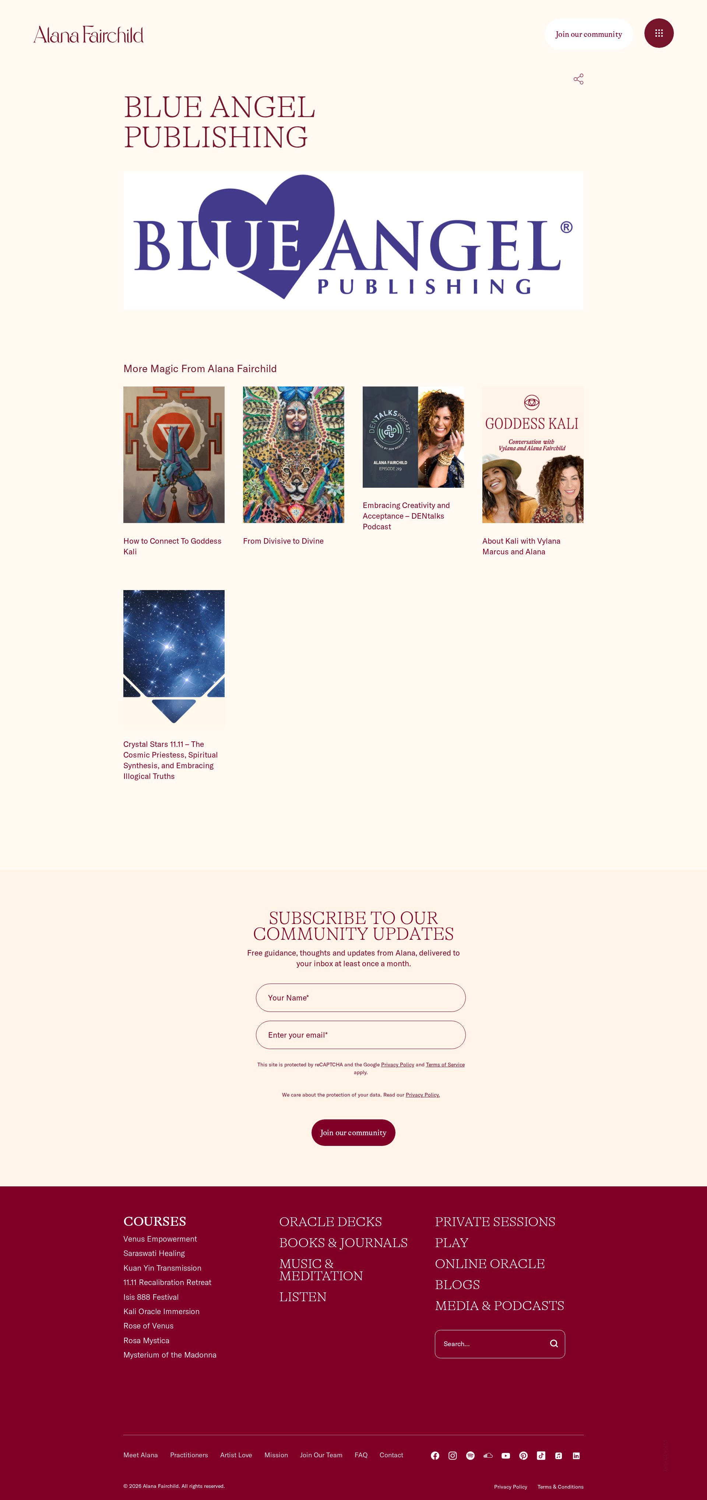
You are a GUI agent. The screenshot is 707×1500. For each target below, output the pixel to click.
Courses (154, 1222)
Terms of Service (445, 1064)
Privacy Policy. (423, 1094)
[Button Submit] (554, 1344)
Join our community (353, 1132)
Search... (457, 1344)
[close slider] (659, 33)
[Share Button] (579, 80)
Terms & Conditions (561, 1486)
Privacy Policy (397, 1064)
